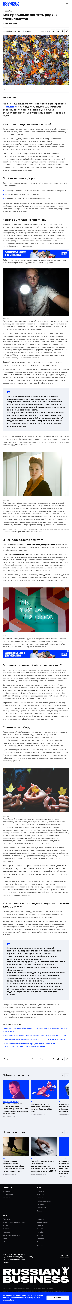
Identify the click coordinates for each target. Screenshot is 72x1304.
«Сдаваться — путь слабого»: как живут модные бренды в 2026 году (41, 1107)
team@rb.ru (7, 1262)
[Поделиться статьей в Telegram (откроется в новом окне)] (53, 31)
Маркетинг (41, 1219)
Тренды (40, 1245)
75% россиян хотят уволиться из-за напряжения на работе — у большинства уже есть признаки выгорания (15, 1166)
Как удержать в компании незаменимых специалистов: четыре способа (34, 1035)
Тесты (39, 1211)
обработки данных (19, 1298)
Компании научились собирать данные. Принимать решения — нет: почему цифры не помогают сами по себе (16, 1109)
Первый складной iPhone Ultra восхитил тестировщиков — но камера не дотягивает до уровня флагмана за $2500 (43, 1166)
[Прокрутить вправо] (67, 1075)
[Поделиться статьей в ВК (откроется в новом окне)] (58, 31)
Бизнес (6, 1229)
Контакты (7, 1198)
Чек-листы (41, 1207)
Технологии (42, 1242)
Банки (5, 1225)
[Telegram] (62, 1255)
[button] (67, 4)
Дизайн (6, 1239)
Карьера (6, 1232)
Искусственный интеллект (14, 1222)
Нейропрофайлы (44, 1201)
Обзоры (40, 1204)
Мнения (6, 11)
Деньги (40, 1225)
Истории (40, 1194)
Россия (40, 1235)
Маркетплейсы (43, 1222)
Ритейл (40, 1232)
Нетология (10, 107)
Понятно (57, 1298)
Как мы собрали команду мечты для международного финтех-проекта (34, 1039)
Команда (6, 1191)
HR (11, 11)
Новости (40, 1191)
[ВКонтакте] (67, 1255)
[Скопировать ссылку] (67, 31)
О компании (8, 1194)
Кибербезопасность (11, 1235)
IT (3, 1245)
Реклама (6, 1219)
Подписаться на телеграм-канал (17, 1059)
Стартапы (41, 1239)
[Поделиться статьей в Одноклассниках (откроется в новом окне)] (62, 31)
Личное (40, 1229)
